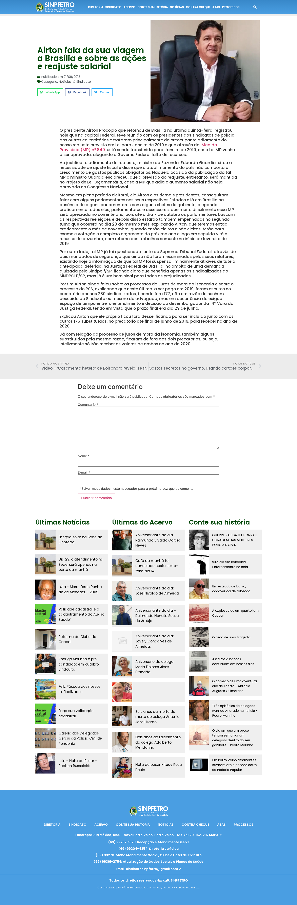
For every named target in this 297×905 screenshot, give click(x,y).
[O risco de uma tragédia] (199, 637)
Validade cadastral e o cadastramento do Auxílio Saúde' (81, 614)
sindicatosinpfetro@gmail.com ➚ (153, 869)
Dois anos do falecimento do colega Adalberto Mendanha (158, 742)
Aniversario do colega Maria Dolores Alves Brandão (154, 666)
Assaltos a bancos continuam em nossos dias (233, 661)
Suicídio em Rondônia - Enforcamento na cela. (230, 564)
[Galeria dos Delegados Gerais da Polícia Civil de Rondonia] (45, 738)
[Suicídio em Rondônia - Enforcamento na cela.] (199, 564)
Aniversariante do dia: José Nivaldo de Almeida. (157, 591)
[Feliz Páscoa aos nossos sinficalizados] (45, 689)
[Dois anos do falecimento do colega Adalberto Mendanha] (122, 742)
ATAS (216, 7)
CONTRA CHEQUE (198, 7)
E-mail (84, 472)
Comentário (88, 404)
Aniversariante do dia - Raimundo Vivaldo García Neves (157, 540)
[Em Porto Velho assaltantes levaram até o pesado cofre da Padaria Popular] (199, 765)
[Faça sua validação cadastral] (45, 714)
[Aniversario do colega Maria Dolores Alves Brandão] (122, 666)
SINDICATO (113, 7)
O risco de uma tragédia (231, 637)
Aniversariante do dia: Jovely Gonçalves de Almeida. (154, 641)
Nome (84, 456)
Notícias (65, 81)
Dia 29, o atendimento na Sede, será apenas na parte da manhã (81, 564)
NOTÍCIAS (177, 7)
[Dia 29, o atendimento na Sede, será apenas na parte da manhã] (45, 564)
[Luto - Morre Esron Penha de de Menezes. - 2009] (45, 590)
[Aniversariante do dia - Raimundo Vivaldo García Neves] (122, 540)
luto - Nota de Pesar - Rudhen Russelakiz (78, 763)
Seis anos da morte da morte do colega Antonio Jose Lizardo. (157, 716)
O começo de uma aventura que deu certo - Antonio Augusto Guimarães (234, 686)
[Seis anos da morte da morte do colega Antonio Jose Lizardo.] (122, 716)
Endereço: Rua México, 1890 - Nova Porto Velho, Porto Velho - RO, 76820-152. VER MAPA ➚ (148, 835)
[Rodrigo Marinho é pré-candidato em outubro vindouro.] (45, 664)
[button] (50, 92)
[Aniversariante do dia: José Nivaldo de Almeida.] (122, 591)
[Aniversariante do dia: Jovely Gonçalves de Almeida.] (122, 641)
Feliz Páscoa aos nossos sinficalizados (79, 689)
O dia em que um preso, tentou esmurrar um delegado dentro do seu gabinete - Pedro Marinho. (233, 737)
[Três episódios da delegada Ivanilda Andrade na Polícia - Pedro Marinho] (199, 710)
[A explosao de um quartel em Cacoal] (199, 613)
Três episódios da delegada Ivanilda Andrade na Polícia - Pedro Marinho (235, 711)
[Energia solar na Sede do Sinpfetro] (45, 540)
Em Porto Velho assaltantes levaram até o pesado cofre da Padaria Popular (234, 765)
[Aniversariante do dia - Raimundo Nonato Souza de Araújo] (122, 615)
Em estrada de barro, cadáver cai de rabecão (231, 588)
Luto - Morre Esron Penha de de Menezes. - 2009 (80, 589)
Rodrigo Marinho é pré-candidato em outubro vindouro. (79, 664)
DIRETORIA (95, 7)
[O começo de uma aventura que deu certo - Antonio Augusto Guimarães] (199, 686)
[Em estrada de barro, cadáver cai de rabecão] (199, 589)
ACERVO (129, 7)
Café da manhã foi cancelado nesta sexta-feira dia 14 (156, 565)
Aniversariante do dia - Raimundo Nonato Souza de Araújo (157, 615)
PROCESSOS (231, 7)
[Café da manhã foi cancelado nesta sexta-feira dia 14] (122, 565)
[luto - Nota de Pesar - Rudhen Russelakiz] (45, 763)
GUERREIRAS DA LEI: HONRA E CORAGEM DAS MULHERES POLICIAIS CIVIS (234, 540)
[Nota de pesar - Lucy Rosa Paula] (122, 767)
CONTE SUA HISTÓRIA (152, 7)
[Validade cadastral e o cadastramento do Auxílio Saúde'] (45, 614)
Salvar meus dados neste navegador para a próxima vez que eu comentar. (138, 488)
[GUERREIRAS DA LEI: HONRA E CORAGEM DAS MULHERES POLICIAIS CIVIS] (199, 540)
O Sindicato (82, 81)
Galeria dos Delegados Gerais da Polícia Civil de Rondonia (80, 738)
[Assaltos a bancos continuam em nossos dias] (199, 661)
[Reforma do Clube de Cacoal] (45, 639)
